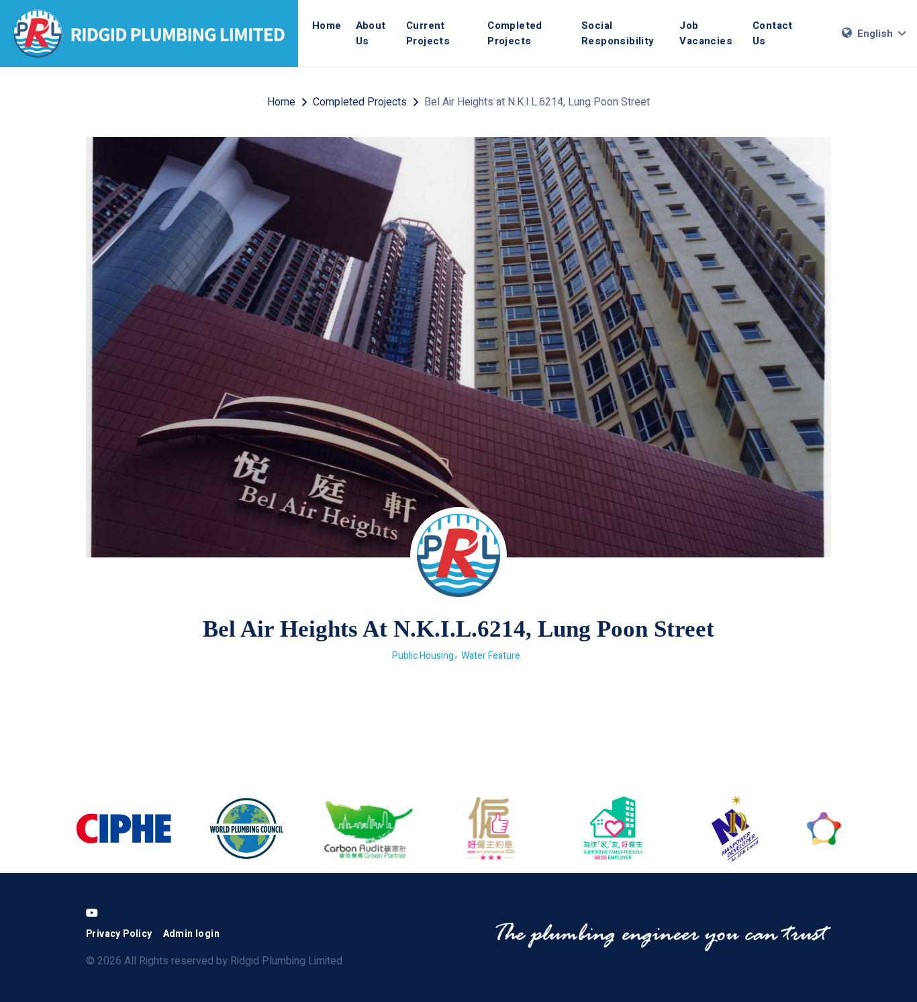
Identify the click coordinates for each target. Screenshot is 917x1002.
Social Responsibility (618, 33)
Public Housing (423, 656)
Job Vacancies (705, 33)
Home (327, 25)
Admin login (191, 934)
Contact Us (773, 33)
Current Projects (428, 33)
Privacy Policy (119, 934)
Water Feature (490, 656)
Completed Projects (514, 33)
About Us (371, 33)
